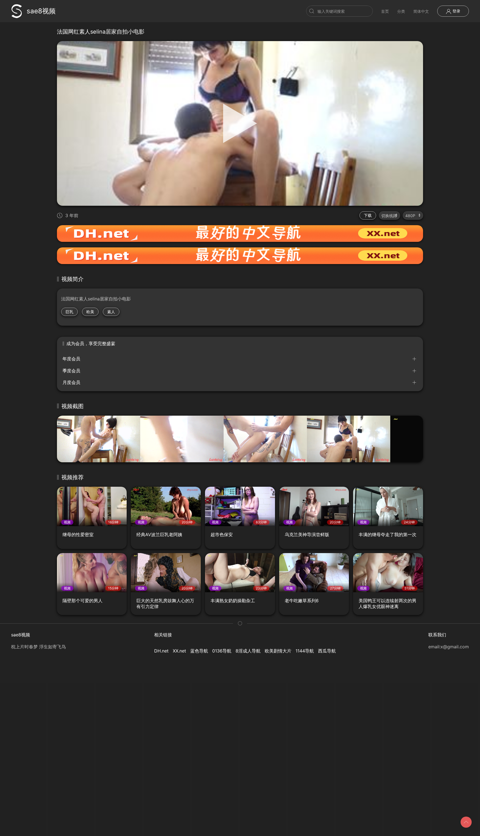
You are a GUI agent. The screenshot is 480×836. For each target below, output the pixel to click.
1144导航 (305, 651)
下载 (368, 215)
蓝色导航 (199, 651)
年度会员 (71, 358)
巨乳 (69, 311)
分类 (401, 11)
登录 (455, 11)
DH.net (161, 651)
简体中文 (421, 11)
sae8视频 (41, 11)
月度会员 (71, 382)
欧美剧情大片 (278, 651)
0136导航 (221, 651)
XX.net (179, 651)
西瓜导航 (327, 651)
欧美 (90, 311)
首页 (385, 11)
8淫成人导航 (248, 651)
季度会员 (71, 370)
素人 (111, 311)
